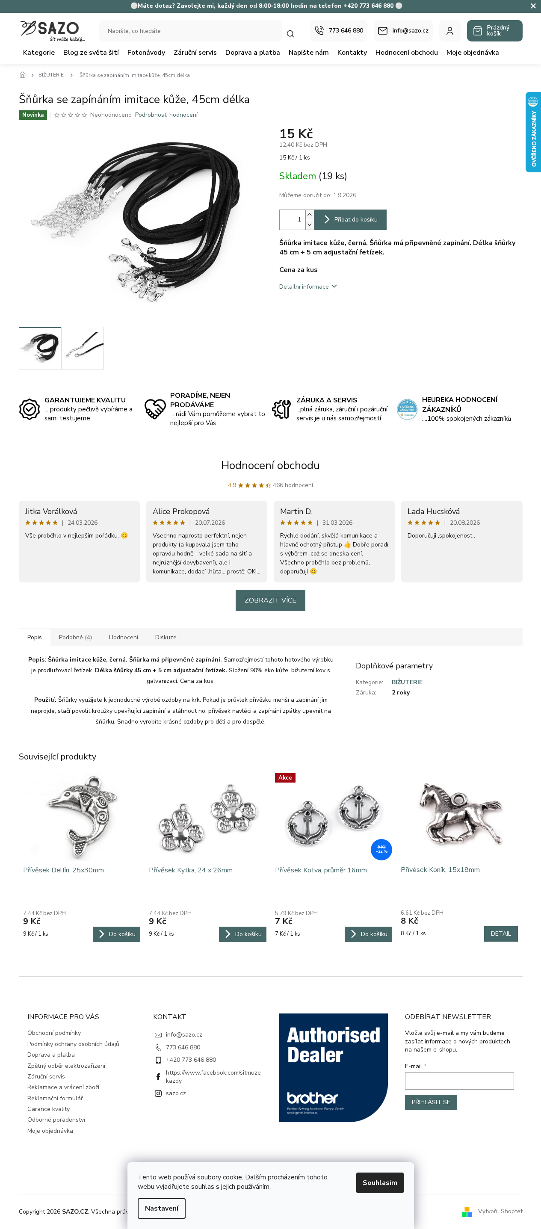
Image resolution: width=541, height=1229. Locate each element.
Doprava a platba (51, 1055)
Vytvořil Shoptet (500, 1211)
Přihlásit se (431, 1102)
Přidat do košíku (356, 220)
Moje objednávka (50, 1131)
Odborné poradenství (56, 1120)
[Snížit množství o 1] (309, 225)
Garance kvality (48, 1109)
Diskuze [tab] (166, 637)
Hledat (294, 34)
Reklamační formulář (55, 1098)
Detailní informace (304, 287)
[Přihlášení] (450, 30)
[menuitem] (39, 52)
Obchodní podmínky (54, 1033)
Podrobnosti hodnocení (166, 115)
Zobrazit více (270, 600)
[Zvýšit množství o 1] (309, 215)
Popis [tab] (34, 637)
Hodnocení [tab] (123, 637)
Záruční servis (46, 1076)
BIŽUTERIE (407, 682)
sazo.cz (176, 1093)
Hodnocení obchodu (270, 465)
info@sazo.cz (184, 1035)
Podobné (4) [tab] (75, 637)
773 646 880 (183, 1047)
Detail (501, 934)
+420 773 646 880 (191, 1060)
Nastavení (161, 1208)
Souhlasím (380, 1183)
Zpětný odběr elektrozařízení (66, 1066)
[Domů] (25, 75)
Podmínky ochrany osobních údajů (73, 1044)
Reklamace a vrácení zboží (63, 1087)
